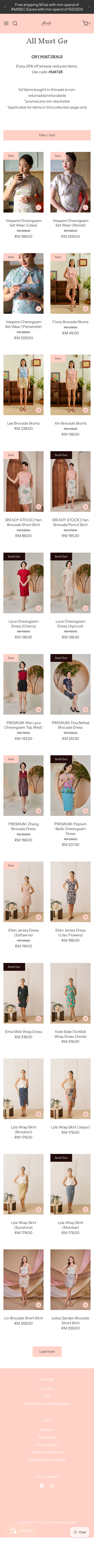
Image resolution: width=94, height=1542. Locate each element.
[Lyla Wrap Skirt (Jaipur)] (70, 1088)
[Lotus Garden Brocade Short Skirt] (70, 1279)
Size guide (47, 1437)
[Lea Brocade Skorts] (23, 385)
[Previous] (5, 7)
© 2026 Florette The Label (33, 1522)
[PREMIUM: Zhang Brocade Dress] (23, 785)
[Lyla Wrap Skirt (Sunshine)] (23, 1184)
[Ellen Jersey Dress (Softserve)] (23, 892)
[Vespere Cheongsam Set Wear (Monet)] (70, 182)
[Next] (89, 7)
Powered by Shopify (64, 1522)
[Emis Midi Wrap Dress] (23, 993)
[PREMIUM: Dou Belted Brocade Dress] (70, 684)
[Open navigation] (6, 23)
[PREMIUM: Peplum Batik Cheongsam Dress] (70, 785)
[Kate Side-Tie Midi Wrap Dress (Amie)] (70, 993)
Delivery (47, 1429)
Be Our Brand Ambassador (47, 1403)
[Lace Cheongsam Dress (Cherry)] (23, 583)
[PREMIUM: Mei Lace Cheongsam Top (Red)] (23, 684)
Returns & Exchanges (47, 1459)
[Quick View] (39, 207)
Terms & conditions (47, 1452)
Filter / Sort (47, 135)
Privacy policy (47, 1444)
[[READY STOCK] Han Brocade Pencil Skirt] (70, 481)
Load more (47, 1351)
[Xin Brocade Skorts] (70, 385)
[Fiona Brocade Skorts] (70, 283)
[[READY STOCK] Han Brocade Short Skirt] (23, 481)
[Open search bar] (16, 23)
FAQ (47, 1396)
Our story (47, 1388)
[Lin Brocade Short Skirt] (23, 1279)
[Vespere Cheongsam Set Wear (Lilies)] (23, 182)
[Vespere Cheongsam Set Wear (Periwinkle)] (23, 283)
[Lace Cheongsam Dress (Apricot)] (70, 583)
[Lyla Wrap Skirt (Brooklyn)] (23, 1088)
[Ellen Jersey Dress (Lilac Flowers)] (70, 892)
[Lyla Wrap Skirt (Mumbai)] (70, 1184)
